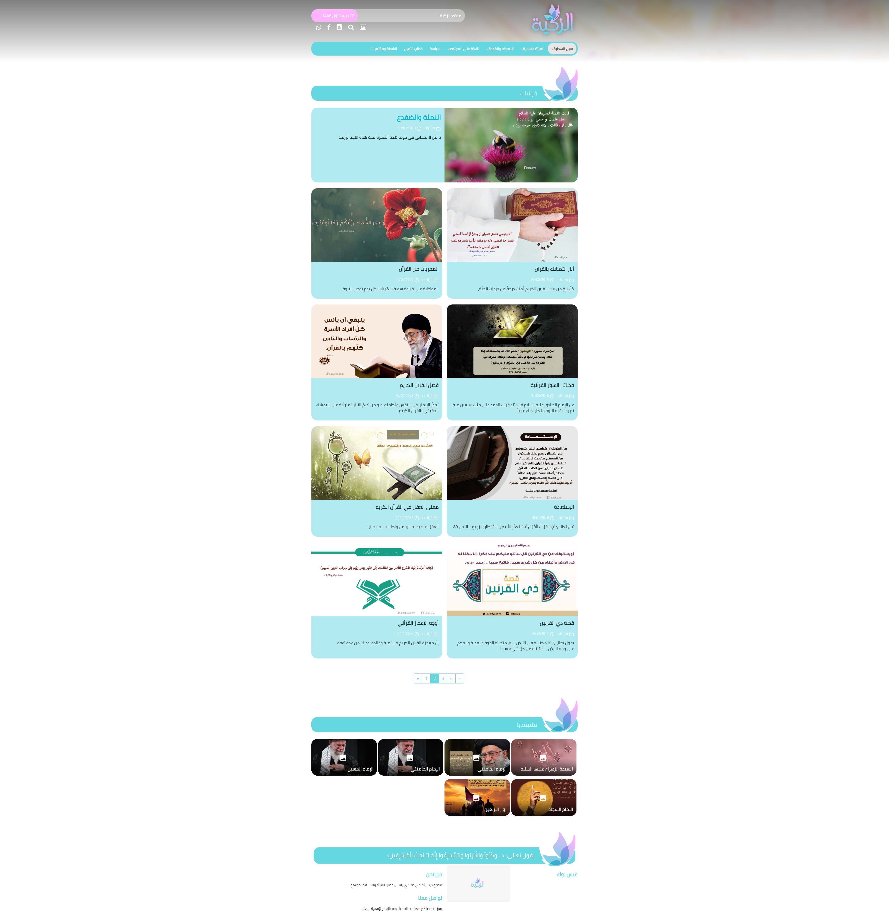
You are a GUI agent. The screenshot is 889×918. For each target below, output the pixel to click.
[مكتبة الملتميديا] (362, 27)
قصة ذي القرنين (557, 623)
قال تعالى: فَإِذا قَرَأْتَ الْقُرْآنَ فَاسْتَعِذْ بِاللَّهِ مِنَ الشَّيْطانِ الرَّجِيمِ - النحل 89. (513, 526)
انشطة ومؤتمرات (384, 48)
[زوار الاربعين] (477, 817)
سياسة (435, 48)
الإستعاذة (564, 507)
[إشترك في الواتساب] (318, 27)
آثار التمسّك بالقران (554, 269)
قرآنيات (528, 93)
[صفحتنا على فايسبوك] (328, 27)
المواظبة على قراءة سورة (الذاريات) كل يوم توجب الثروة (391, 289)
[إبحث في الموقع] (350, 27)
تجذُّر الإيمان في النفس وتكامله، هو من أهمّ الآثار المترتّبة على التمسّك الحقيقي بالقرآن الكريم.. (377, 407)
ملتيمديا (527, 725)
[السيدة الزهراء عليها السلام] (544, 777)
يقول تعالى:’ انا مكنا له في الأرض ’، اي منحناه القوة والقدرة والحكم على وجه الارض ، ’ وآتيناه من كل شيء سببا (515, 645)
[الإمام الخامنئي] (477, 777)
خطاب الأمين (413, 48)
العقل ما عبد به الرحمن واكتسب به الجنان (403, 526)
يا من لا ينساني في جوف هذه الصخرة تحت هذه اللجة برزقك (389, 137)
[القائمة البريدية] (338, 27)
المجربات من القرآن (419, 269)
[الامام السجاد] (544, 817)
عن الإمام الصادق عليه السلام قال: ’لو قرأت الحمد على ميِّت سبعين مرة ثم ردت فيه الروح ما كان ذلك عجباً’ (513, 407)
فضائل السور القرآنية (552, 385)
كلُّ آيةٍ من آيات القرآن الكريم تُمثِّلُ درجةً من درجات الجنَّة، (526, 289)
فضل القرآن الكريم (419, 385)
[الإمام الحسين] (344, 777)
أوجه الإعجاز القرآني (418, 623)
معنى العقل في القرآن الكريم (407, 507)
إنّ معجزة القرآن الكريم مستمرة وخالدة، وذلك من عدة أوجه (388, 643)
